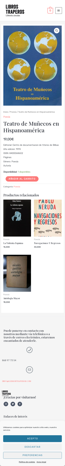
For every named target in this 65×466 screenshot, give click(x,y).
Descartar (32, 447)
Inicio (5, 112)
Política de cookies (27, 462)
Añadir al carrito (22, 178)
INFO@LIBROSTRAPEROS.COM (16, 381)
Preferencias (33, 455)
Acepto (32, 438)
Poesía (13, 112)
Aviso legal (41, 462)
